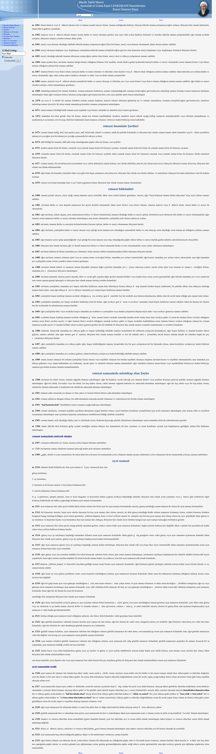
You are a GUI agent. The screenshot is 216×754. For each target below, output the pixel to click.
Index (121, 20)
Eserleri (6, 30)
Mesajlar (7, 34)
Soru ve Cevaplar (10, 41)
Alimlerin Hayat (10, 43)
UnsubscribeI (9, 61)
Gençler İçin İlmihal (11, 36)
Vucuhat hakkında (11, 45)
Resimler (7, 38)
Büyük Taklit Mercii (11, 25)
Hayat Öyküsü (9, 27)
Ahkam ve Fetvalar (11, 32)
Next (161, 20)
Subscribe (8, 57)
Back (80, 20)
